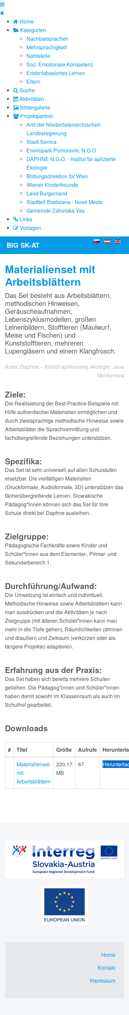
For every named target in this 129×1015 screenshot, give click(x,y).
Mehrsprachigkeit (46, 47)
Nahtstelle (38, 56)
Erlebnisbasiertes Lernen (55, 73)
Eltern (33, 81)
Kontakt (106, 967)
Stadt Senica (41, 142)
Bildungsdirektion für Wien (57, 176)
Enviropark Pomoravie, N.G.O (61, 150)
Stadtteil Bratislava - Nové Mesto (64, 202)
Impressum (102, 980)
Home (108, 954)
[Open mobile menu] (2, 4)
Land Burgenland (46, 193)
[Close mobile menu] (2, 13)
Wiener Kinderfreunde (52, 185)
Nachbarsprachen (47, 38)
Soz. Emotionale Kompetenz (59, 64)
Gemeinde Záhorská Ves (55, 210)
